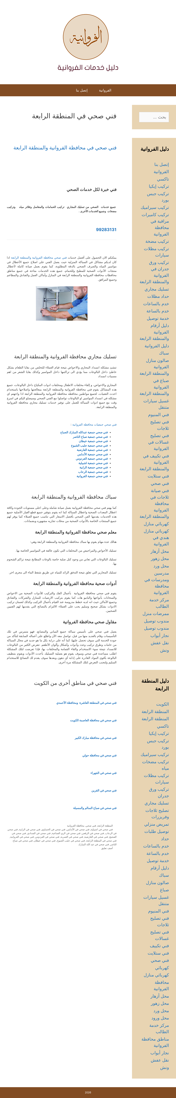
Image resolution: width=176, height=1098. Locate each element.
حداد (165, 838)
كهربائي (162, 967)
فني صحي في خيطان (45, 840)
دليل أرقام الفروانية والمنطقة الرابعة (154, 332)
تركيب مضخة (157, 241)
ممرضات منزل (155, 613)
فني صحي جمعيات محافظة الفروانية (94, 424)
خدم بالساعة (157, 310)
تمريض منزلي (156, 824)
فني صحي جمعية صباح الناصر (90, 436)
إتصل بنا (82, 90)
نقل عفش (160, 642)
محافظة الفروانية (75, 825)
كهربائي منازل (156, 523)
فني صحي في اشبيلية (102, 829)
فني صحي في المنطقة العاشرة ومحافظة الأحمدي (86, 702)
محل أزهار (160, 551)
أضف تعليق (107, 848)
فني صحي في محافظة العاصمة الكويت (93, 720)
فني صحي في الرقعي (93, 833)
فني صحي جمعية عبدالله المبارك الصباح (84, 432)
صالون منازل (157, 882)
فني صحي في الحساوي (53, 829)
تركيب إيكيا (159, 186)
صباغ (164, 889)
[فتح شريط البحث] (67, 90)
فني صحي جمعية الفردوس (92, 458)
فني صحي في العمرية (72, 836)
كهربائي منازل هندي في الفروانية (156, 537)
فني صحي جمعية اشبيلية (93, 463)
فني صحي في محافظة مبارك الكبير (96, 738)
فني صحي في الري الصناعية (66, 833)
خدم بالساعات (156, 303)
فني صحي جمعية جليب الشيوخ (89, 445)
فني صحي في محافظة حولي (99, 755)
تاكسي (163, 179)
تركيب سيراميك (155, 207)
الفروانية (105, 90)
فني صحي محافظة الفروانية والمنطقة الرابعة (39, 257)
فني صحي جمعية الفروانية (92, 476)
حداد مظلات (158, 296)
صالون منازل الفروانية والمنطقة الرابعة (154, 367)
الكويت (162, 704)
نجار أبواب (159, 635)
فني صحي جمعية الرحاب (93, 472)
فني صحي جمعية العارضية (92, 450)
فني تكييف (159, 945)
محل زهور (160, 558)
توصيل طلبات (156, 831)
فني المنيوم (158, 414)
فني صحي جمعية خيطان (93, 441)
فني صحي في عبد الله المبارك (93, 844)
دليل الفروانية (157, 345)
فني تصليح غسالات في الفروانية (158, 442)
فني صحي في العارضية (96, 836)
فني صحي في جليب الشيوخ (71, 840)
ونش (164, 650)
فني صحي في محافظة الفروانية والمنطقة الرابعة (65, 147)
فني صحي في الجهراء (104, 773)
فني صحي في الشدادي (39, 833)
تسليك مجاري (157, 289)
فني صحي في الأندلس (78, 829)
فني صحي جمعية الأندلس (92, 454)
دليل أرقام (160, 868)
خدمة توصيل (158, 318)
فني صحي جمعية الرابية (94, 467)
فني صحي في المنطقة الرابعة (101, 840)
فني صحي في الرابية (29, 829)
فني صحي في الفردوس (47, 836)
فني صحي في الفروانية (22, 836)
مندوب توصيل (156, 620)
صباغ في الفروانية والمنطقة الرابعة (154, 387)
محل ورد (161, 565)
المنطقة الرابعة (105, 825)
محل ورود (160, 1017)
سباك (164, 353)
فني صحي (91, 825)
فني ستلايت (158, 476)
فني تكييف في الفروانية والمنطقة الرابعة (154, 462)
